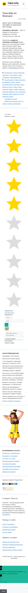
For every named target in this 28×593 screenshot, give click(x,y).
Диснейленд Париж (8, 82)
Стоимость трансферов (10, 527)
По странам (13, 75)
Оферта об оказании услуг (10, 542)
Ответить (4, 582)
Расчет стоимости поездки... (11, 401)
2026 (5, 556)
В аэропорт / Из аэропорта (11, 453)
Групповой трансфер (9, 464)
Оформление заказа (8, 529)
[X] (10, 484)
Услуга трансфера (8, 524)
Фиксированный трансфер (10, 461)
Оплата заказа (7, 532)
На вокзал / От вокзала (10, 456)
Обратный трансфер (8, 472)
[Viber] (12, 484)
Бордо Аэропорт (20, 80)
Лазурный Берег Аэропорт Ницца (13, 84)
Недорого (5, 75)
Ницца (15, 87)
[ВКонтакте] (3, 484)
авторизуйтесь (9, 313)
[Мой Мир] (16, 484)
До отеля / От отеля (8, 458)
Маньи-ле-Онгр (7, 87)
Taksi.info (13, 3)
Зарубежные (8, 73)
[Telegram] (8, 484)
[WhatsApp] (14, 484)
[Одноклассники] (5, 484)
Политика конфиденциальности (12, 544)
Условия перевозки (8, 547)
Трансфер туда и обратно (10, 469)
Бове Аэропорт (9, 80)
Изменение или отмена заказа (12, 550)
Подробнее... (6, 514)
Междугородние (19, 73)
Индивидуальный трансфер (11, 466)
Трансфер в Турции (10, 99)
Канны (18, 82)
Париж (16, 89)
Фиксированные (15, 77)
